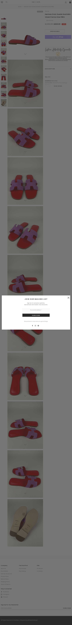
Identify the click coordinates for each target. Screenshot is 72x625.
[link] (33, 325)
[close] (68, 297)
